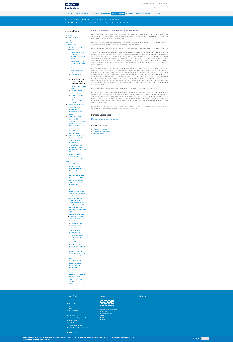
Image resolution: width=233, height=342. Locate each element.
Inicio (66, 19)
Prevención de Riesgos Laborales (78, 318)
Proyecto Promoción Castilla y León (78, 327)
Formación (71, 301)
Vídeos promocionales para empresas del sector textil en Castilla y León (77, 281)
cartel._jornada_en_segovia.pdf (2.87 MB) (106, 119)
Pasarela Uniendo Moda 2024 (76, 135)
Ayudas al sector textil (74, 116)
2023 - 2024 (95, 19)
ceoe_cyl (103, 315)
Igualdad (71, 306)
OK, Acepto (196, 339)
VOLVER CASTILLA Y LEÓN (143, 13)
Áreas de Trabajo (117, 13)
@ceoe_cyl (104, 319)
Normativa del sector (75, 119)
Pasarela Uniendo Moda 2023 (76, 104)
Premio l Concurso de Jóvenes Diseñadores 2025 (77, 237)
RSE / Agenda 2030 (74, 315)
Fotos (71, 114)
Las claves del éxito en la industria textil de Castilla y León (78, 63)
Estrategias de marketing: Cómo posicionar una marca (78, 70)
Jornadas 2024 (114, 19)
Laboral (71, 308)
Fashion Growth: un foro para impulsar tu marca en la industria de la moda (77, 194)
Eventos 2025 (72, 242)
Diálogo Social (72, 303)
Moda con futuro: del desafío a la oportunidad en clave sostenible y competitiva (77, 180)
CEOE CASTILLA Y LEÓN (72, 13)
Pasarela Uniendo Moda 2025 (76, 214)
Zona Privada (163, 3)
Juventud (71, 322)
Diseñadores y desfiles (76, 111)
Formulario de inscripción (100, 129)
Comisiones (129, 13)
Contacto (145, 3)
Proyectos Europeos (74, 330)
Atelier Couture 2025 (75, 260)
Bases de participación (76, 138)
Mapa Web (154, 3)
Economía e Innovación (75, 313)
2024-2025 (69, 161)
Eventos (70, 128)
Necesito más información (41, 339)
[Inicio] (73, 6)
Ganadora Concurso (77, 145)
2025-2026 (69, 35)
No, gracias (204, 338)
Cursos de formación (75, 47)
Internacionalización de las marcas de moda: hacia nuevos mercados (78, 81)
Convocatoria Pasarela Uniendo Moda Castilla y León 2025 (76, 219)
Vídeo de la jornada (98, 133)
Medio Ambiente (73, 310)
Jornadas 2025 (72, 164)
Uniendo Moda (86, 19)
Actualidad (85, 13)
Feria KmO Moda (74, 133)
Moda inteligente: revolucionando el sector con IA (77, 187)
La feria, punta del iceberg (77, 175)
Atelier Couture (73, 131)
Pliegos (70, 40)
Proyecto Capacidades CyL (76, 325)
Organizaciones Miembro (101, 13)
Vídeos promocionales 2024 (76, 159)
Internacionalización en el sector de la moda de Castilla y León (77, 209)
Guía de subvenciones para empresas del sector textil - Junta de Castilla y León (77, 123)
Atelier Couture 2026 (74, 37)
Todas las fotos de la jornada (101, 131)
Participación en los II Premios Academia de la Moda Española (76, 265)
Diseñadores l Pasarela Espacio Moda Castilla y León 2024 (78, 150)
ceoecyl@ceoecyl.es (107, 313)
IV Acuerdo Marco (73, 320)
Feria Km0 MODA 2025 (76, 244)
